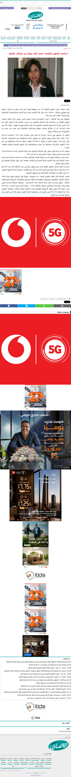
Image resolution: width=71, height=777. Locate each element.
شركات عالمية (44, 298)
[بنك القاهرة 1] (11, 282)
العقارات (43, 37)
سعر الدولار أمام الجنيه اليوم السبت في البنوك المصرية (51, 683)
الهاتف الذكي (11, 37)
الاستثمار (26, 37)
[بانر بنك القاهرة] (35, 596)
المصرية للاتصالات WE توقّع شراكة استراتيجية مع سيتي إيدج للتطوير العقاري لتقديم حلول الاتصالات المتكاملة (36, 662)
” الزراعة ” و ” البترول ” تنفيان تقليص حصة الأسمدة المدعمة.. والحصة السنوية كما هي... (42, 677)
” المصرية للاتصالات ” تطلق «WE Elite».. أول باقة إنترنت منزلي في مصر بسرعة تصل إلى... (42, 689)
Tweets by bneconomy (65, 731)
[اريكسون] (35, 646)
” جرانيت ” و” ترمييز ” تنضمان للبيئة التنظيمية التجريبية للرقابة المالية (47, 668)
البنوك (38, 37)
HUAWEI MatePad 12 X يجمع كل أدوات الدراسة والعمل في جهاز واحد (47, 665)
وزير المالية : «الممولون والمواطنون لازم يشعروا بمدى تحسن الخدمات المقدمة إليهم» (42, 680)
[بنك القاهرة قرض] (35, 558)
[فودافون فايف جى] (35, 233)
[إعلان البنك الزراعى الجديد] (35, 534)
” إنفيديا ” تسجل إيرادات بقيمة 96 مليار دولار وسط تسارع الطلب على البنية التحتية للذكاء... (41, 695)
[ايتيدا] (35, 576)
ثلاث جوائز (52, 298)
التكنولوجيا (20, 37)
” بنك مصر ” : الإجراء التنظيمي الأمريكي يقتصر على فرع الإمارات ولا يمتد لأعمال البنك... (43, 674)
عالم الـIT (3, 37)
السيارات (32, 37)
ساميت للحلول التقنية (61, 298)
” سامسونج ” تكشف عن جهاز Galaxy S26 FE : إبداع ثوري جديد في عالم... (46, 698)
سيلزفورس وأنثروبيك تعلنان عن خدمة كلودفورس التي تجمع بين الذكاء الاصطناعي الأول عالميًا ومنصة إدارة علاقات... (34, 692)
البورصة (49, 37)
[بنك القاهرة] (35, 439)
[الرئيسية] (68, 37)
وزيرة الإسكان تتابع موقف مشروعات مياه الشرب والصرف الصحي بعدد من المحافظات (43, 686)
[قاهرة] (35, 622)
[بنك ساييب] (35, 495)
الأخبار (64, 37)
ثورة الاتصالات (57, 37)
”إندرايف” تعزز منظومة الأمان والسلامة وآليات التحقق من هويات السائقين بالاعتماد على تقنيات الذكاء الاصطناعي (35, 671)
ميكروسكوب (53, 41)
